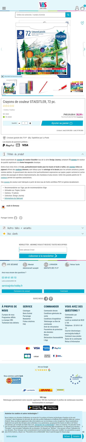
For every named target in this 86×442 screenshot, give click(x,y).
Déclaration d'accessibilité (53, 337)
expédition (80, 117)
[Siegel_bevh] (13, 381)
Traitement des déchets (10, 323)
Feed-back (64, 291)
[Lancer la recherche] (68, 15)
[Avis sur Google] (43, 369)
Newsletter (27, 319)
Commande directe (51, 311)
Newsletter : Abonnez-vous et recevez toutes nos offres (43, 245)
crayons (20, 160)
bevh (21, 376)
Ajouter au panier (60, 123)
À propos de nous (8, 315)
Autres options (11, 436)
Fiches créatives (29, 321)
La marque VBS (7, 320)
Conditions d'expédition (52, 319)
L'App (46, 340)
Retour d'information (72, 341)
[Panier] (82, 8)
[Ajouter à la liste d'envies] (82, 23)
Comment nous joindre (73, 336)
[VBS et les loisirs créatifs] (43, 5)
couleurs (19, 169)
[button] (3, 49)
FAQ (24, 324)
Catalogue (26, 311)
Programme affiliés (8, 317)
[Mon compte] (77, 8)
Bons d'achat (27, 313)
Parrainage (27, 316)
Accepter (76, 436)
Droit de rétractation (51, 327)
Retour (46, 335)
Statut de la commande (73, 339)
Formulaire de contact (22, 291)
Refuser (67, 436)
